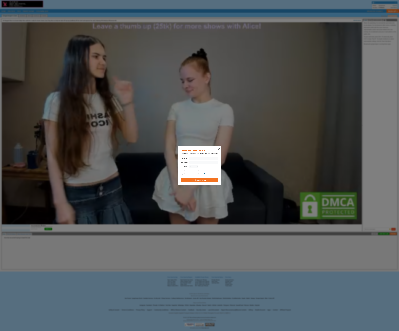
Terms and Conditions (206, 171)
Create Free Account (199, 180)
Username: (184, 158)
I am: (185, 166)
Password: (184, 162)
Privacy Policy (204, 173)
